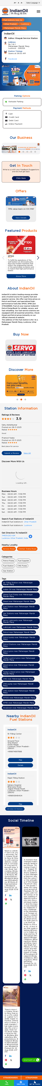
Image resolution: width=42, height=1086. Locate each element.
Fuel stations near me (13, 20)
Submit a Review (11, 453)
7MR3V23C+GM (8, 535)
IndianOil (12, 730)
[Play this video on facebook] (31, 842)
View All (27, 453)
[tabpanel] (21, 75)
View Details (21, 218)
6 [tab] (27, 151)
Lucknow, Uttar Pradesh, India (15, 538)
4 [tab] (19, 151)
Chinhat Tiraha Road (27, 549)
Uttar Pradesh (10, 24)
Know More (21, 276)
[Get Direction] (30, 538)
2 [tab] (21, 82)
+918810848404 (15, 795)
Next (38, 257)
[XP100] (21, 245)
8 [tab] (34, 151)
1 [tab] (17, 82)
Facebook (12, 59)
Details (20, 765)
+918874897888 (15, 751)
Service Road (9, 549)
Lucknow (25, 24)
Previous (3, 257)
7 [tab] (31, 151)
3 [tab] (25, 82)
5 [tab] (23, 151)
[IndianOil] (15, 11)
